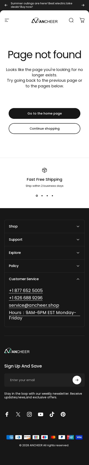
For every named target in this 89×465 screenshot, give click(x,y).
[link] (44, 315)
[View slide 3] (47, 195)
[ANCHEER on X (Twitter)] (18, 414)
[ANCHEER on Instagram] (29, 414)
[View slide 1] (36, 195)
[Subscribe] (77, 380)
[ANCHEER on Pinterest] (63, 414)
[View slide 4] (52, 195)
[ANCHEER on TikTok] (51, 414)
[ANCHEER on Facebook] (7, 414)
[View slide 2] (41, 195)
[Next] (83, 5)
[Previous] (6, 5)
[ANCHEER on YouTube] (40, 414)
